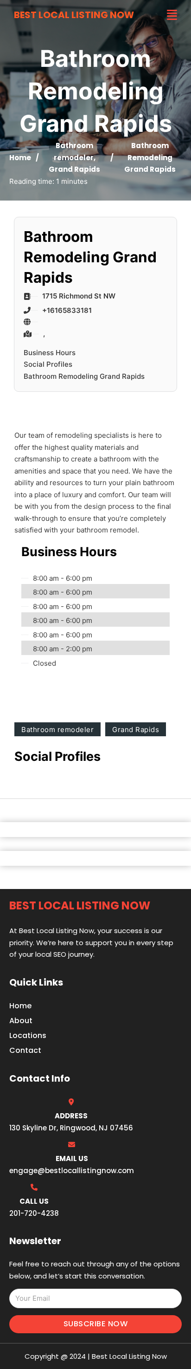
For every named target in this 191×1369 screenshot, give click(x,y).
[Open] (172, 15)
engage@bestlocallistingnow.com (71, 1170)
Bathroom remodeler (57, 729)
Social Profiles (48, 364)
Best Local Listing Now (74, 14)
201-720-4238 (34, 1213)
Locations (27, 1035)
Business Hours (50, 352)
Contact (25, 1050)
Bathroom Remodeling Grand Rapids (84, 376)
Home (20, 157)
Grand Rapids (74, 169)
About (20, 1020)
